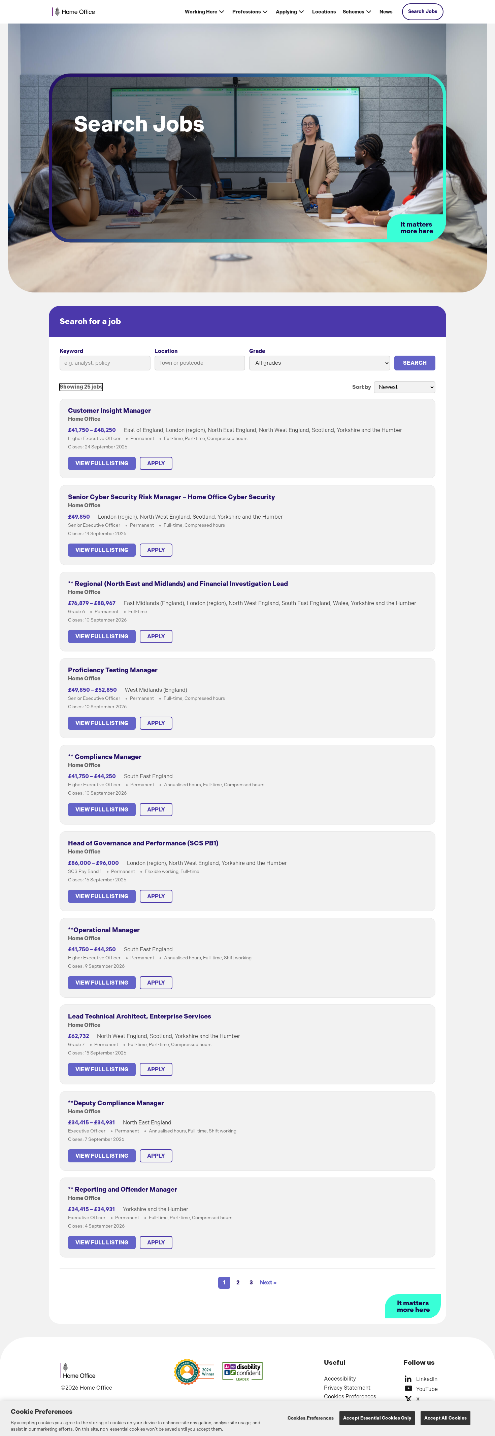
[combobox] (200, 363)
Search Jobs (422, 11)
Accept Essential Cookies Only (377, 1418)
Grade (257, 351)
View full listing (101, 463)
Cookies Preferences (350, 1396)
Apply (156, 463)
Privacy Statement (347, 1388)
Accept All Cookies (445, 1418)
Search (415, 363)
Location (166, 351)
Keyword (71, 351)
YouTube (427, 1389)
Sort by (361, 387)
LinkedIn (426, 1379)
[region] (247, 1418)
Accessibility (340, 1378)
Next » (268, 1282)
